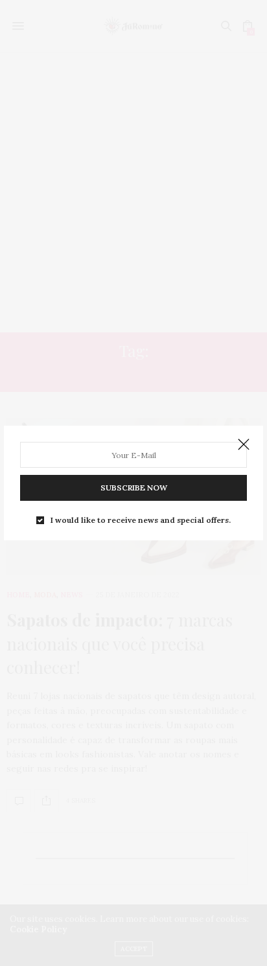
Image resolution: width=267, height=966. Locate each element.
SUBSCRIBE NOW (133, 487)
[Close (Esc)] (244, 445)
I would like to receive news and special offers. (141, 520)
